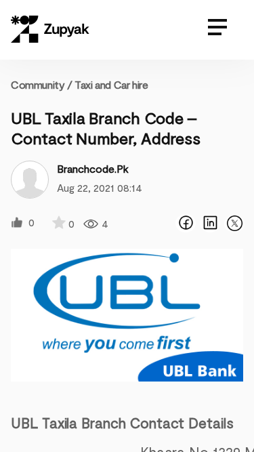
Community (41, 84)
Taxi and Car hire (111, 84)
